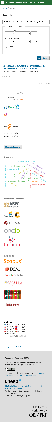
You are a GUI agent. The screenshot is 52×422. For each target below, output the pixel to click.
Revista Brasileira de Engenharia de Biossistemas (25, 2)
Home (4, 8)
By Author (9, 47)
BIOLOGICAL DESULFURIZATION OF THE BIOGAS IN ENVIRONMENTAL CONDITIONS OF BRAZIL (23, 67)
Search (45, 58)
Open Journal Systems (13, 346)
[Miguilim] (13, 286)
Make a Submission (12, 147)
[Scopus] (13, 264)
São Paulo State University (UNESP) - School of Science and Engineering (23, 387)
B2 (6, 108)
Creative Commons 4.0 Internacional (24, 374)
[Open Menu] (2, 2)
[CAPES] (12, 298)
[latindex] (12, 307)
